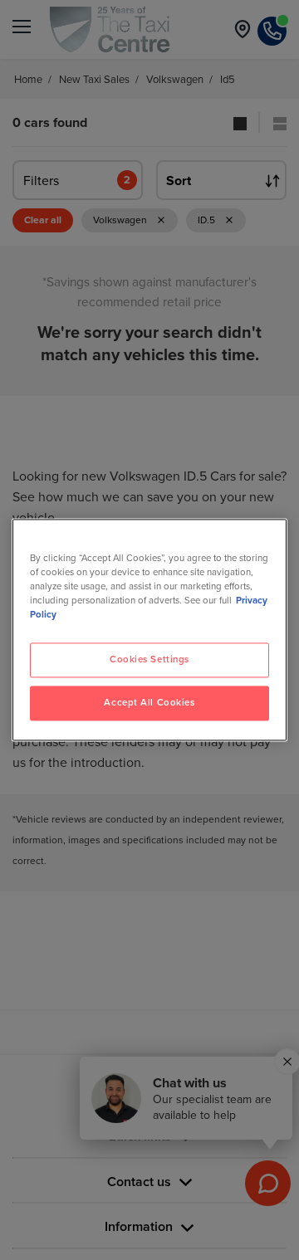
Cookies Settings (149, 660)
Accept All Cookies (149, 703)
